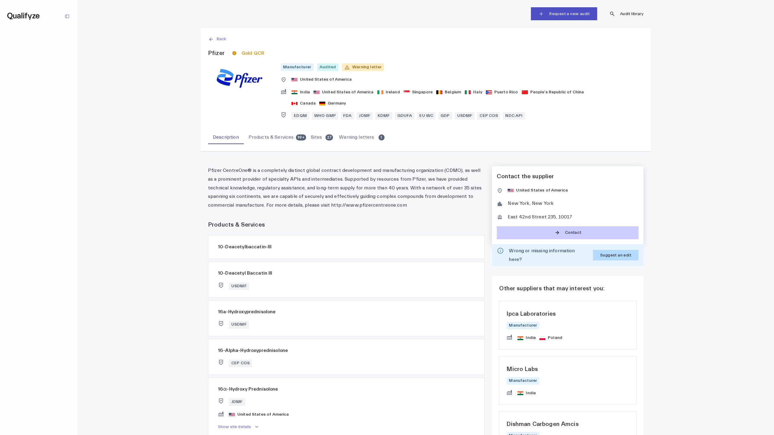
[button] (425, 39)
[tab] (226, 137)
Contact (573, 232)
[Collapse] (67, 16)
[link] (567, 325)
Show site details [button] (234, 426)
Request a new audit (569, 13)
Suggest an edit (615, 255)
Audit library (631, 13)
